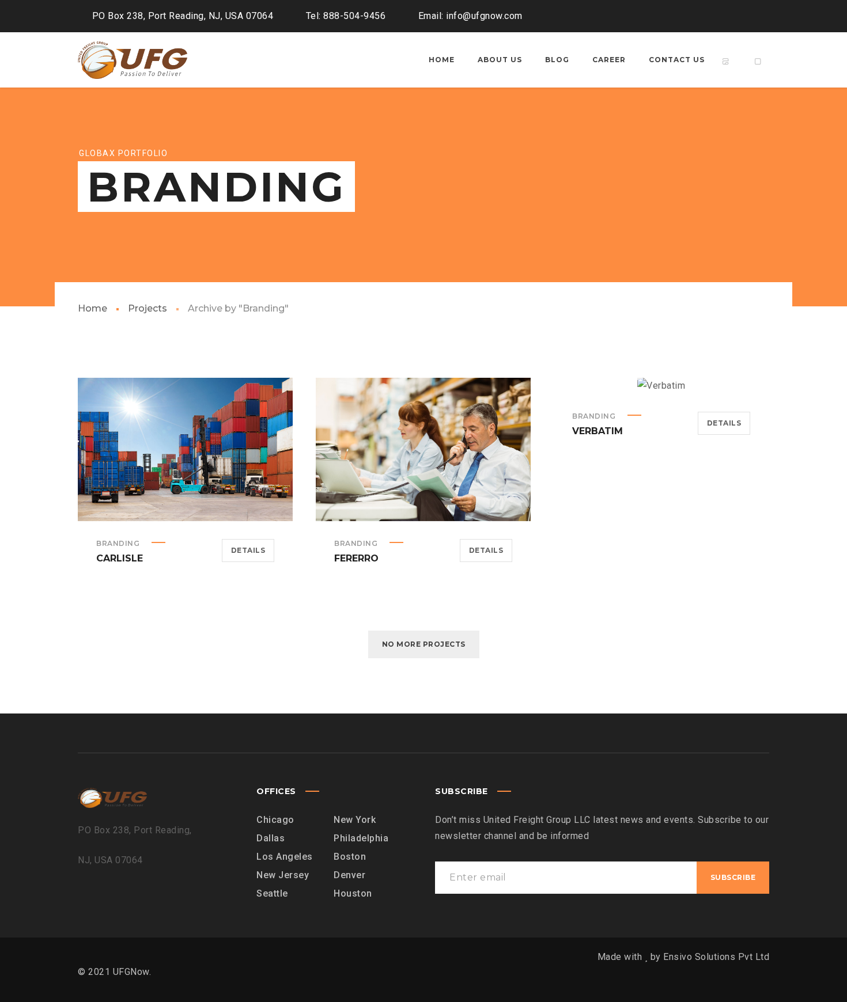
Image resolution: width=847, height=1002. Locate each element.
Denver (349, 875)
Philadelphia (361, 838)
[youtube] (738, 16)
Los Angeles (284, 856)
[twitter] (717, 16)
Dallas (270, 838)
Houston (353, 893)
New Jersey (282, 875)
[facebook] (696, 16)
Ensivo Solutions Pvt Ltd (716, 956)
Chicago (275, 819)
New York (355, 819)
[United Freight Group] (132, 60)
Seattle (272, 893)
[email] (758, 16)
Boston (350, 856)
